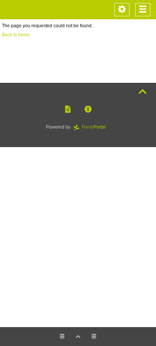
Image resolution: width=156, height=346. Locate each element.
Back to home (16, 34)
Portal (96, 127)
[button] (67, 109)
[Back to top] (143, 92)
